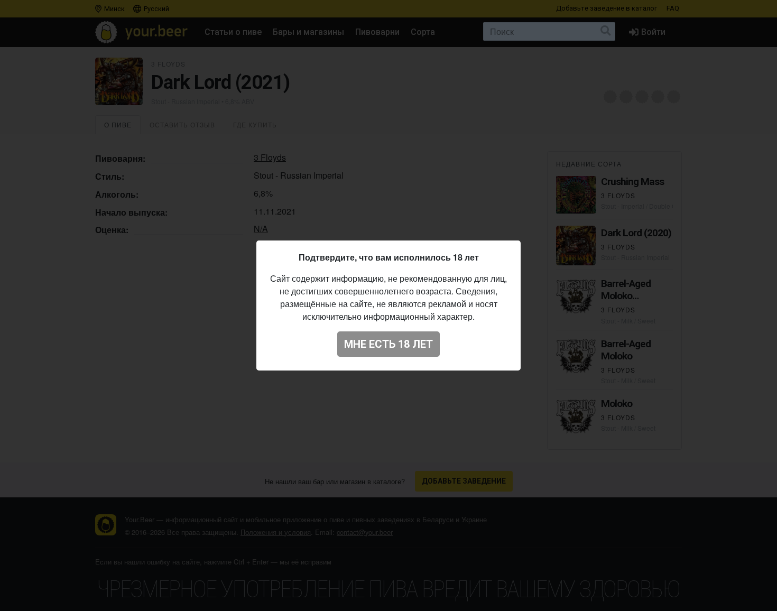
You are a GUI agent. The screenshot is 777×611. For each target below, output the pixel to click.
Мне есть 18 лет (388, 344)
